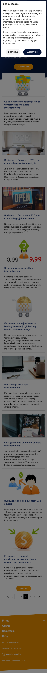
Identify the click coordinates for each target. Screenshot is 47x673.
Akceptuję (32, 52)
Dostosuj (13, 52)
